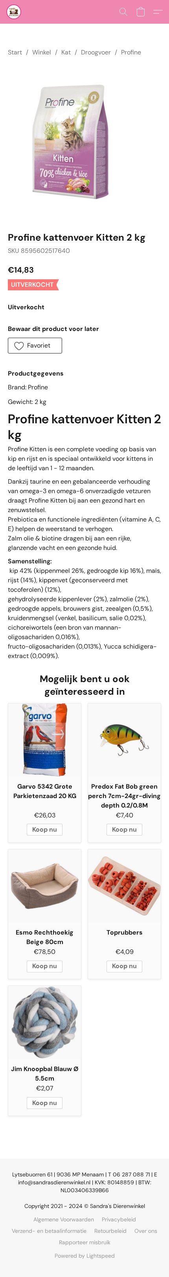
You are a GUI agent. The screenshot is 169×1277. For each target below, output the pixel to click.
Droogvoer (96, 52)
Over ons (145, 1230)
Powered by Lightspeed (85, 1255)
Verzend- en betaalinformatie (49, 1230)
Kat (66, 52)
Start (15, 52)
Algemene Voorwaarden (63, 1219)
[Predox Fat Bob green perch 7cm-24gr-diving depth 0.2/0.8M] (124, 739)
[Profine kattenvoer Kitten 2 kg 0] (84, 142)
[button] (14, 12)
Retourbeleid (110, 1230)
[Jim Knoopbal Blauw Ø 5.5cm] (44, 1022)
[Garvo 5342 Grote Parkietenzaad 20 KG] (44, 739)
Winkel (41, 52)
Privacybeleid (119, 1219)
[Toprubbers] (124, 885)
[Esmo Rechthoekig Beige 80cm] (44, 885)
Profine (131, 52)
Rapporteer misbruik (84, 1242)
